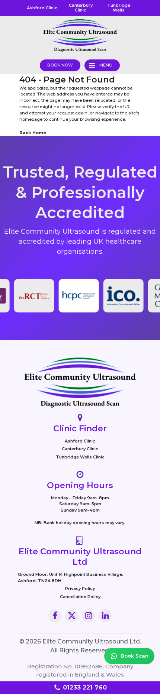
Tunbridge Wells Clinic (80, 457)
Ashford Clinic (80, 441)
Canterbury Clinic (80, 448)
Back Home (32, 132)
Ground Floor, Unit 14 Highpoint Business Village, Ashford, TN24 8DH (70, 577)
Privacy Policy (80, 588)
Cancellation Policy (80, 596)
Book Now (60, 65)
